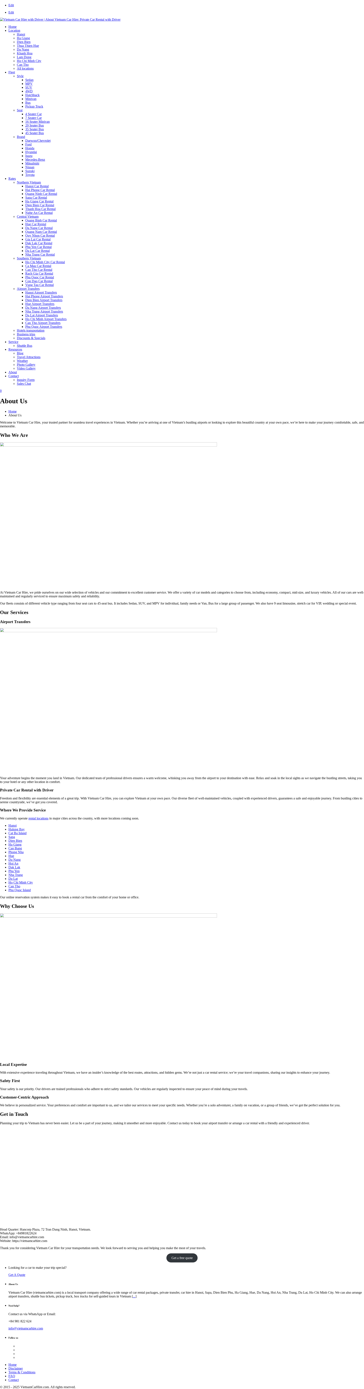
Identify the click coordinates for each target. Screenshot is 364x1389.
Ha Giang (23, 38)
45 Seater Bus (34, 133)
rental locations (38, 818)
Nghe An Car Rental (39, 213)
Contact (13, 376)
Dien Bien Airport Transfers (43, 300)
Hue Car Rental (35, 224)
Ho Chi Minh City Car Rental (45, 262)
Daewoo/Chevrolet (38, 140)
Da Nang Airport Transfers (43, 307)
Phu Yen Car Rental (38, 247)
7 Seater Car (33, 118)
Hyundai (31, 152)
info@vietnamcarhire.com (25, 1328)
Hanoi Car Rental (37, 186)
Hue (11, 856)
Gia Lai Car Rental (38, 239)
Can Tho (23, 64)
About (12, 372)
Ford (28, 144)
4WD (29, 91)
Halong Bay (16, 829)
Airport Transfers (28, 288)
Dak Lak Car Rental (38, 243)
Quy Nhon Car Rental (40, 235)
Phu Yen (14, 871)
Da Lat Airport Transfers (41, 315)
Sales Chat (24, 383)
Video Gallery (26, 368)
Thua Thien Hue (28, 45)
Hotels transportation (30, 330)
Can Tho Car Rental (38, 269)
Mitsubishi (32, 163)
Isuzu (28, 156)
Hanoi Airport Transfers (41, 292)
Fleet (11, 72)
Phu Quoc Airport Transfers (43, 326)
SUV (28, 87)
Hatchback (32, 95)
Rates (12, 178)
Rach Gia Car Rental (39, 273)
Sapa (11, 837)
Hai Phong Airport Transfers (44, 296)
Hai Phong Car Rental (40, 190)
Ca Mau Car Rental (38, 266)
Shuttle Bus (24, 345)
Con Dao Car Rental (39, 281)
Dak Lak (14, 867)
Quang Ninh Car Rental (41, 194)
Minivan (30, 99)
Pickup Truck (34, 106)
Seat (20, 110)
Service (13, 342)
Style (20, 76)
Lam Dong (24, 57)
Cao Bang (15, 848)
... (134, 1296)
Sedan (29, 80)
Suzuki (30, 171)
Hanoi (21, 34)
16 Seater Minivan (37, 121)
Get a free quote (182, 1258)
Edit (11, 5)
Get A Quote (16, 1275)
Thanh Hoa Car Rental (40, 209)
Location (14, 30)
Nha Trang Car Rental (40, 254)
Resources (15, 349)
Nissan (29, 167)
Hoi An (13, 863)
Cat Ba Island (17, 833)
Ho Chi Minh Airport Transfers (46, 319)
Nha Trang (15, 875)
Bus (28, 102)
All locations (25, 68)
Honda (29, 148)
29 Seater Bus (34, 125)
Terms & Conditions (21, 1372)
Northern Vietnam (29, 182)
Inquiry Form (26, 380)
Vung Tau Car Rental (39, 285)
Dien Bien (24, 42)
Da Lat (13, 878)
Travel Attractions (28, 357)
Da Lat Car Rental (37, 250)
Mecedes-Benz (35, 159)
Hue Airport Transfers (39, 304)
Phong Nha (16, 852)
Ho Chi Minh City (29, 61)
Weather (22, 361)
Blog (20, 353)
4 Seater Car (33, 114)
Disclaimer (15, 1368)
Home (12, 26)
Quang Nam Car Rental (41, 232)
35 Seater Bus (34, 129)
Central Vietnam (28, 216)
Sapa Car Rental (36, 197)
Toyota (30, 175)
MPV (29, 83)
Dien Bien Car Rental (39, 205)
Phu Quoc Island (19, 890)
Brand (21, 137)
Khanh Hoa (24, 53)
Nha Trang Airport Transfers (44, 311)
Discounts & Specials (31, 338)
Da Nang (23, 49)
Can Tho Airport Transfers (42, 323)
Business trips (26, 334)
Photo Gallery (26, 364)
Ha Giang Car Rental (39, 201)
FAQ (11, 1376)
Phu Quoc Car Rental (39, 277)
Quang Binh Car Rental (41, 220)
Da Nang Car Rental (39, 228)
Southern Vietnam (29, 258)
